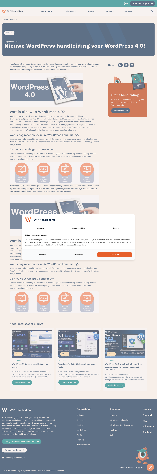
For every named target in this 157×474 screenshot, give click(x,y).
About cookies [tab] (78, 228)
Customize (78, 255)
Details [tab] (116, 228)
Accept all (114, 255)
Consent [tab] (40, 228)
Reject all (42, 255)
